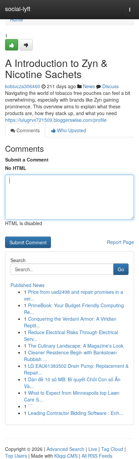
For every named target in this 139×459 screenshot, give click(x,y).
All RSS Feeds (97, 455)
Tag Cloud (112, 449)
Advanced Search (65, 449)
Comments (27, 130)
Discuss (110, 86)
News (89, 86)
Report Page (120, 242)
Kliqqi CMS (66, 455)
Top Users (16, 455)
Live (92, 449)
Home (16, 19)
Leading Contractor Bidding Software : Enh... (75, 413)
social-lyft (17, 8)
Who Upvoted (71, 130)
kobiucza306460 (22, 86)
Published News (27, 285)
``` (30, 406)
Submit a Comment (27, 159)
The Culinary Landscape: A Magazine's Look (75, 345)
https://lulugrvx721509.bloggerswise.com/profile (56, 119)
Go (121, 269)
